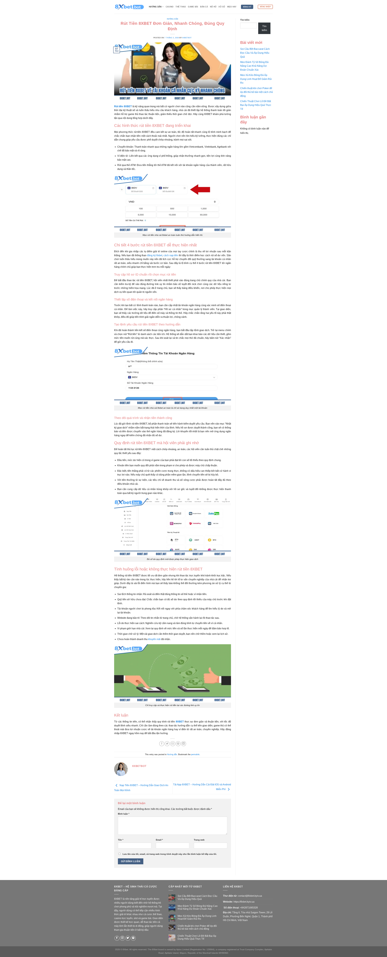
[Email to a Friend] (172, 743)
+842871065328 (249, 907)
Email (159, 840)
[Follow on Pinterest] (133, 938)
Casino (170, 7)
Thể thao (181, 7)
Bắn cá (204, 7)
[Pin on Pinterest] (178, 743)
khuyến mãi (154, 639)
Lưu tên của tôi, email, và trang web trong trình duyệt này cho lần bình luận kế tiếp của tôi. (170, 854)
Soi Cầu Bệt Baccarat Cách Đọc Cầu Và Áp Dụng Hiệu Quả (255, 53)
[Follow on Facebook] (116, 938)
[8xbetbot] (129, 7)
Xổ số (221, 7)
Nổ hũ (213, 7)
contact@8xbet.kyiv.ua (250, 896)
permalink (195, 754)
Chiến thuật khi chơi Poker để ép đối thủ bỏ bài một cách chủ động (256, 92)
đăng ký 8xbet (154, 255)
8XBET (180, 721)
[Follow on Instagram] (122, 938)
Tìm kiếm (244, 20)
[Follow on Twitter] (127, 938)
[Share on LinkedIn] (183, 743)
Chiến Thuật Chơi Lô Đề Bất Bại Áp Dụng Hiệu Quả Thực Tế (255, 105)
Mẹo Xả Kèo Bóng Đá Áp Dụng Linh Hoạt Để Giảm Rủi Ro (256, 79)
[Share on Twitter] (167, 743)
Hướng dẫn (155, 7)
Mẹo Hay (232, 7)
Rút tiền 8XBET (123, 106)
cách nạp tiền (171, 255)
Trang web (199, 840)
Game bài (193, 7)
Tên (120, 840)
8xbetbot (187, 38)
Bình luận (123, 814)
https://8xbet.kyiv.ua (244, 901)
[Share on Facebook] (161, 743)
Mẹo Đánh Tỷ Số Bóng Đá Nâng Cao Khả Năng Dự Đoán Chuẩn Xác (254, 66)
